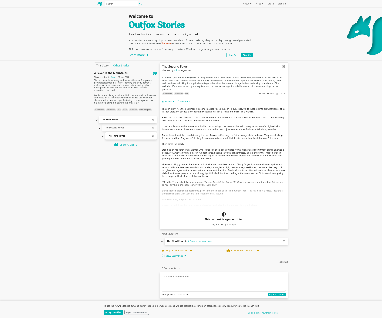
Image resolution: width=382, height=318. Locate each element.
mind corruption (145, 110)
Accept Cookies (113, 312)
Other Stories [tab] (121, 65)
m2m (125, 110)
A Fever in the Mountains (199, 241)
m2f (119, 110)
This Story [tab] (102, 65)
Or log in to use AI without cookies (263, 312)
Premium (166, 43)
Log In (271, 3)
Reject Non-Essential (136, 312)
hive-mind (133, 110)
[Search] (140, 3)
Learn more (137, 55)
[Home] (100, 3)
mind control (99, 110)
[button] (169, 268)
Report (284, 261)
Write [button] (259, 3)
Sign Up (282, 3)
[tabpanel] (125, 112)
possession (111, 110)
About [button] (246, 3)
